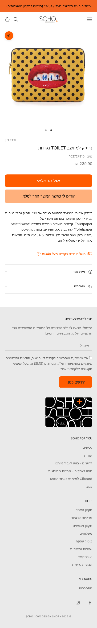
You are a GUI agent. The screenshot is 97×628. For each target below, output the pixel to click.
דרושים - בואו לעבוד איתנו (73, 463)
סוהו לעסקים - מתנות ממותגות (70, 471)
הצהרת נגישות (82, 564)
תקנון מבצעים (82, 526)
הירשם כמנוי (75, 382)
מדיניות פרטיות (81, 518)
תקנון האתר (84, 510)
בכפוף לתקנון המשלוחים (25, 6)
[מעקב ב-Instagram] (77, 602)
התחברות (85, 588)
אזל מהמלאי (48, 180)
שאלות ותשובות (81, 549)
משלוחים (86, 533)
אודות (88, 455)
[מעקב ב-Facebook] (90, 602)
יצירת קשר (85, 557)
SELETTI (10, 140)
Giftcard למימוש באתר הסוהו (71, 479)
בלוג (89, 486)
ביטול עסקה (84, 541)
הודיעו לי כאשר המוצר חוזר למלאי (49, 196)
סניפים (87, 447)
